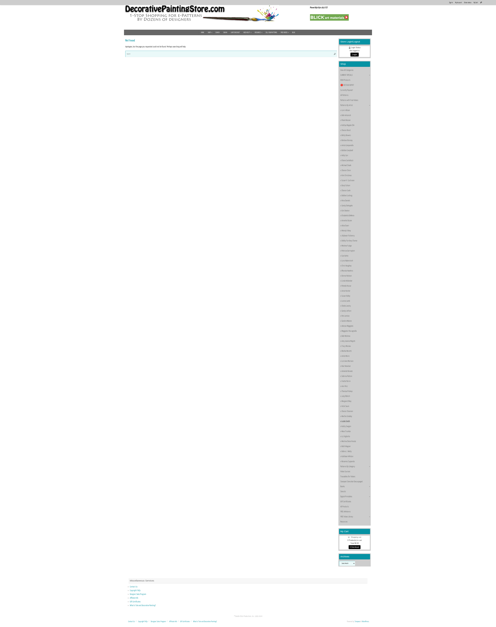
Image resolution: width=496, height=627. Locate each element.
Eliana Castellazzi (347, 160)
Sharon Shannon (347, 411)
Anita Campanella (347, 145)
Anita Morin (346, 356)
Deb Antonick (346, 115)
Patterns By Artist (346, 105)
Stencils (343, 491)
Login (354, 54)
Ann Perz (345, 386)
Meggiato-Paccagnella (349, 331)
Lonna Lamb (346, 301)
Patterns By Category (347, 466)
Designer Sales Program (138, 594)
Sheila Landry (346, 306)
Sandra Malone (347, 321)
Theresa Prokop (347, 391)
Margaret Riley (346, 401)
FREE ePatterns (345, 512)
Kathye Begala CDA (348, 125)
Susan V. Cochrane (348, 180)
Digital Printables (346, 496)
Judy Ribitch (346, 396)
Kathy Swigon (346, 426)
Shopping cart (356, 537)
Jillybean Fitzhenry (348, 236)
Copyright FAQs (135, 590)
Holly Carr (345, 155)
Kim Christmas (347, 175)
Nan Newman (346, 366)
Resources (343, 522)
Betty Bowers (346, 135)
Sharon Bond (346, 130)
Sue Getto (345, 256)
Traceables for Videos (347, 476)
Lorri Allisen (346, 110)
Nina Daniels (346, 200)
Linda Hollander (347, 281)
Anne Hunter (346, 291)
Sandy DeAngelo (347, 205)
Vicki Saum (345, 406)
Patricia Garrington (348, 251)
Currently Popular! (346, 90)
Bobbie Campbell (347, 150)
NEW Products (345, 80)
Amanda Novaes (347, 371)
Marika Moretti (347, 351)
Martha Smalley (347, 416)
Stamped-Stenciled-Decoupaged (351, 481)
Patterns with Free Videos (349, 100)
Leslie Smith (346, 421)
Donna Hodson (347, 276)
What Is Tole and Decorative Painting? (143, 605)
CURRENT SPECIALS (346, 75)
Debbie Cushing (347, 195)
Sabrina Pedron (347, 376)
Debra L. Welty (347, 451)
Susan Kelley (346, 296)
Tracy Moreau (346, 346)
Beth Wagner (346, 446)
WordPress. (365, 621)
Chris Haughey (346, 266)
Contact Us (133, 587)
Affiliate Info (134, 598)
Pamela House (346, 286)
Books (342, 486)
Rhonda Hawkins (347, 271)
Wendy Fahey (346, 231)
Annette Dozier (347, 220)
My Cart (476, 2)
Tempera (357, 621)
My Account (458, 2)
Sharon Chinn (346, 170)
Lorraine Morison (347, 361)
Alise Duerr (345, 225)
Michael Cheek (346, 165)
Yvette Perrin (346, 381)
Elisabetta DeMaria (348, 215)
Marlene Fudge (347, 246)
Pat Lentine (345, 316)
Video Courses (345, 471)
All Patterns (344, 95)
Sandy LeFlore (346, 311)
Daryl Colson (346, 185)
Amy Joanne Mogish (348, 341)
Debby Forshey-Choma (349, 241)
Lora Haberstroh (347, 261)
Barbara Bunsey (347, 140)
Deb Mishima (346, 336)
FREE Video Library (346, 517)
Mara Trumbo (346, 431)
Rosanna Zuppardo (348, 461)
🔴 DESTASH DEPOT (347, 85)
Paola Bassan (346, 120)
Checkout (354, 547)
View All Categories (346, 70)
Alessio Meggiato (347, 326)
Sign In (451, 2)
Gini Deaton (346, 211)
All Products (344, 506)
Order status (467, 2)
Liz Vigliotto (346, 436)
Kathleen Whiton (347, 456)
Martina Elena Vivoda (349, 441)
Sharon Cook (346, 190)
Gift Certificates (345, 501)
